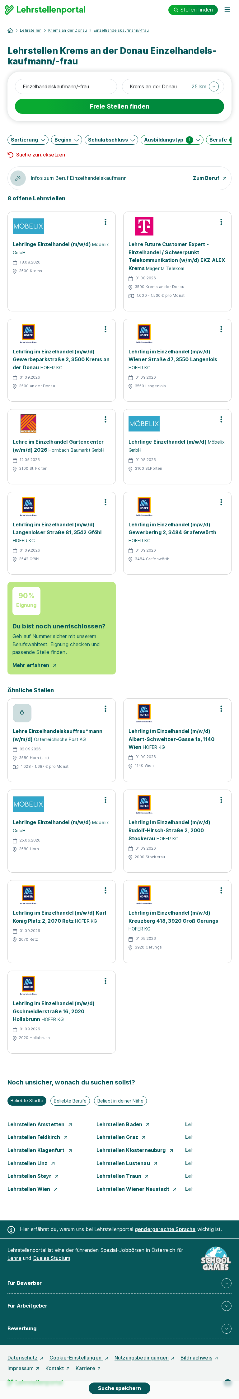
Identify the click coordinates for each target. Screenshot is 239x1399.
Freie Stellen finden (119, 106)
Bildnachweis (196, 1358)
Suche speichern (119, 1388)
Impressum (20, 1368)
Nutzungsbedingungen (142, 1358)
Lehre (14, 1258)
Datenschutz (22, 1358)
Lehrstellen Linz (28, 1163)
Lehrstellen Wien (29, 1189)
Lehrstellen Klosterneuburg (131, 1150)
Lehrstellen (30, 30)
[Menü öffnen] (227, 10)
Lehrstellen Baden (120, 1124)
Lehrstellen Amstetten (36, 1124)
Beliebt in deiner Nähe (120, 1100)
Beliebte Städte (27, 1100)
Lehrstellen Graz (118, 1137)
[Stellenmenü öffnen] (105, 221)
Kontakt (54, 1368)
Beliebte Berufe (70, 1100)
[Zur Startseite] (45, 10)
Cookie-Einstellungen (76, 1358)
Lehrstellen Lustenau (123, 1163)
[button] (205, 86)
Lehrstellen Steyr (30, 1176)
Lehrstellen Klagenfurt (36, 1150)
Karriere (85, 1368)
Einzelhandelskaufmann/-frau (121, 30)
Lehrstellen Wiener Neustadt (133, 1189)
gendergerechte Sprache (165, 1229)
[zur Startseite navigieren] (10, 30)
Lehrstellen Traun (119, 1176)
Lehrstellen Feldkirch (34, 1137)
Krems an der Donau (67, 30)
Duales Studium (51, 1258)
